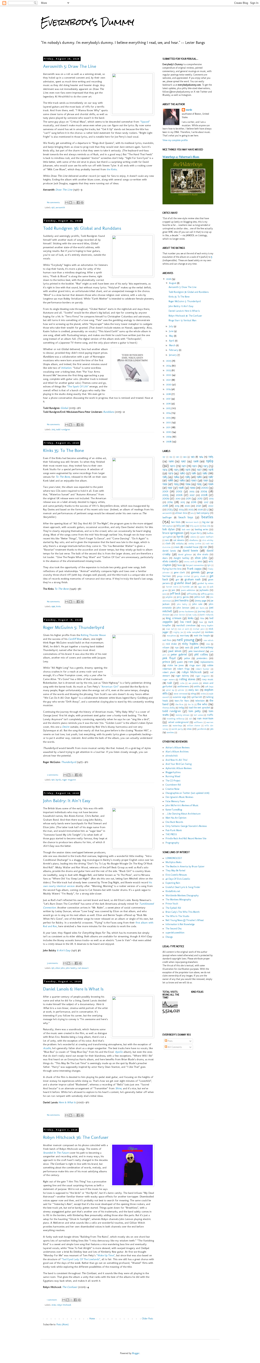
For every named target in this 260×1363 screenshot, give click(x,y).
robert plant (168, 672)
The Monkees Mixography (178, 899)
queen (180, 661)
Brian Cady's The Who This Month (183, 911)
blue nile (206, 526)
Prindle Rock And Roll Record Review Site (186, 838)
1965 (210, 456)
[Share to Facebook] (78, 202)
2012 (168, 422)
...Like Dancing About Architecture (183, 813)
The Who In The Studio (177, 916)
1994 (188, 484)
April (172, 340)
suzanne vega (179, 697)
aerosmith (60, 207)
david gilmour (185, 554)
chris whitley (207, 540)
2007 (192, 495)
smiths (197, 686)
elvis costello (170, 561)
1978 (210, 469)
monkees (209, 632)
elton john (60, 968)
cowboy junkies (195, 543)
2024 (169, 365)
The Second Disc (174, 928)
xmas (189, 728)
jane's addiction (188, 590)
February (174, 350)
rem (190, 662)
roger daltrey (182, 675)
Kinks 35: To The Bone (63, 450)
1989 (182, 480)
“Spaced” (145, 121)
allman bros (181, 513)
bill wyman (167, 526)
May (171, 335)
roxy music (207, 679)
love (201, 622)
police (187, 658)
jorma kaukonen (186, 611)
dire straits (202, 554)
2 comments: (53, 775)
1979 (170, 473)
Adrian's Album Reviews (178, 747)
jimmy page (200, 600)
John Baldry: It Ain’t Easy (66, 800)
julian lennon (179, 615)
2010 (169, 432)
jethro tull (199, 597)
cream (177, 547)
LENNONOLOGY (174, 858)
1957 (163, 457)
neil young (185, 639)
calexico (193, 537)
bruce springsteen (172, 533)
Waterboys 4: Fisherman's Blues (180, 157)
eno (200, 561)
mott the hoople (202, 635)
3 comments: (53, 963)
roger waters (168, 679)
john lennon (183, 607)
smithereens (183, 686)
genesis (195, 572)
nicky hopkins (190, 643)
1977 (53, 207)
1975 (176, 469)
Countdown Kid (173, 784)
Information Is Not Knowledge (180, 924)
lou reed (185, 622)
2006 (179, 495)
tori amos (198, 715)
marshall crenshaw (186, 625)
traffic (210, 714)
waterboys (177, 725)
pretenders (202, 658)
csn (205, 547)
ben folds (175, 522)
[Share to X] (74, 202)
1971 (52, 968)
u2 (190, 718)
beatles (207, 517)
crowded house (191, 547)
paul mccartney (203, 647)
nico (208, 644)
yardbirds (201, 729)
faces (179, 565)
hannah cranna (172, 587)
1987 (210, 477)
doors (165, 558)
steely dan (193, 690)
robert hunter (203, 669)
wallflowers (198, 722)
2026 (53, 1305)
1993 (176, 484)
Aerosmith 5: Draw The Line (69, 66)
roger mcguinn (69, 779)
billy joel (180, 525)
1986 (199, 477)
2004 (204, 491)
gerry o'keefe (199, 576)
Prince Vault (172, 903)
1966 (171, 461)
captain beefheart (206, 537)
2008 (169, 441)
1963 (192, 456)
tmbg (181, 707)
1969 (209, 461)
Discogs (169, 936)
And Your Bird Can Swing (179, 764)
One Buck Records (174, 822)
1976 (187, 469)
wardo (189, 109)
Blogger (136, 1353)
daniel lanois (169, 550)
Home (92, 1318)
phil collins (201, 654)
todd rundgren (63, 429)
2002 (179, 491)
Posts (169, 1041)
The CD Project (173, 780)
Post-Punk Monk (174, 830)
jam (173, 590)
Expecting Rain (173, 882)
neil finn (166, 640)
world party (177, 729)
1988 (170, 480)
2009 (169, 436)
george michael (183, 576)
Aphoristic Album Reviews (179, 768)
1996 (53, 606)
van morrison (205, 718)
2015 (53, 429)
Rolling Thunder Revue (93, 635)
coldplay (180, 543)
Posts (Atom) (62, 1324)
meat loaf (169, 629)
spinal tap (170, 690)
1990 (194, 480)
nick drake (171, 643)
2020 (169, 384)
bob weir (186, 529)
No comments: (54, 202)
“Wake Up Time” (105, 1255)
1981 (194, 473)
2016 (168, 403)
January (173, 354)
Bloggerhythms (173, 772)
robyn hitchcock (64, 1305)
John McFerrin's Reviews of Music (182, 805)
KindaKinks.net (173, 891)
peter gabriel (179, 654)
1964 (201, 456)
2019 (168, 389)
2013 (168, 417)
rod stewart (83, 968)
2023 (168, 370)
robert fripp (183, 668)
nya (177, 647)
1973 (205, 466)
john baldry (71, 968)
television (200, 700)
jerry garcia (182, 597)
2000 (204, 487)
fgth (209, 565)
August (173, 283)
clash (168, 543)
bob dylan (168, 529)
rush (169, 683)
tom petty (195, 711)
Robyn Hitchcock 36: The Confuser (75, 1137)
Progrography (172, 842)
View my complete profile (175, 140)
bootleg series (201, 529)
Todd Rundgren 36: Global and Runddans (82, 228)
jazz (164, 594)
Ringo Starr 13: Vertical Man (182, 320)
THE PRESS (171, 834)
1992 (164, 484)
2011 (168, 427)
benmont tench (192, 522)
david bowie (190, 550)
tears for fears (182, 700)
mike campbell (193, 632)
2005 (165, 495)
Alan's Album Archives (177, 751)
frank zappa (194, 568)
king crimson (173, 618)
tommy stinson (183, 715)
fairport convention (195, 565)
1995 (199, 484)
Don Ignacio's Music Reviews (179, 797)
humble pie (188, 586)
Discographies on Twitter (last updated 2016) (187, 793)
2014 (168, 413)
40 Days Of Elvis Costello (178, 878)
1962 (185, 457)
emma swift (189, 561)
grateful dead (182, 583)
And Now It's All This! (176, 760)
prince (166, 662)
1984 (176, 477)
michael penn (199, 629)
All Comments (174, 1047)
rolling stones (187, 679)
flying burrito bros (171, 568)
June (171, 331)
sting (193, 693)
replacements (206, 661)
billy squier (194, 526)
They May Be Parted (175, 870)
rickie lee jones (175, 665)
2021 (168, 379)
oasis (187, 647)
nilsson (165, 647)
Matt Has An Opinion (176, 817)
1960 (177, 457)
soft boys (209, 686)
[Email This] (67, 202)
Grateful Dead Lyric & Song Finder (183, 887)
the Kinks (112, 169)
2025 (169, 360)
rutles (182, 683)
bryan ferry (196, 533)
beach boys (186, 517)
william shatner (193, 725)
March (172, 345)
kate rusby (192, 615)
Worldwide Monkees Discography (182, 895)
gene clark (179, 572)
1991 (205, 480)
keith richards (206, 614)
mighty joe (178, 632)
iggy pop (202, 587)
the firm (180, 704)
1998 (181, 487)
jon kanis (200, 608)
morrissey (184, 635)
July (171, 326)
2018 (168, 394)
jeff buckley (192, 594)
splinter (181, 690)
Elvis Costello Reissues (176, 874)
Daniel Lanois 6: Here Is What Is (73, 989)
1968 (195, 461)
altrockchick (172, 755)
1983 (164, 477)
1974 (164, 469)
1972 (194, 466)
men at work (183, 629)
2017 (168, 398)
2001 (165, 491)
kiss (202, 618)
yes (211, 728)
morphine (171, 635)
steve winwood (180, 693)
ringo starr (195, 665)
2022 (169, 375)
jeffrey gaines (207, 594)
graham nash (192, 579)
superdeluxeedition (175, 932)
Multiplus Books (173, 862)
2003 (191, 491)
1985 (187, 477)
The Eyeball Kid (173, 907)
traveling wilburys (175, 718)
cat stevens (178, 540)
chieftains (193, 540)
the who (202, 704)
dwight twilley (181, 558)
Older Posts (147, 1318)
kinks (58, 606)
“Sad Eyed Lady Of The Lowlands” (80, 1259)
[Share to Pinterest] (82, 202)
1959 (170, 457)
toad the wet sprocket (199, 707)
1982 (205, 473)
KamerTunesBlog (174, 809)
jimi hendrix (182, 600)
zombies (170, 732)
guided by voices (205, 583)
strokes (203, 694)
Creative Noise (172, 789)
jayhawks (204, 590)
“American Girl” (110, 686)
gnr (177, 579)
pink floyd (169, 658)
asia (192, 513)
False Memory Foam (175, 801)
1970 (172, 466)
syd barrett (196, 697)
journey (202, 611)
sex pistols (193, 683)
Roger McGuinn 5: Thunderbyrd (73, 627)
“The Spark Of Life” (78, 386)
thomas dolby (168, 707)
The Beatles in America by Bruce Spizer (185, 866)
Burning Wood (173, 776)
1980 (182, 473)
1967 (183, 461)
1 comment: (52, 1299)
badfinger (167, 517)
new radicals (208, 640)
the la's (191, 704)
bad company (203, 513)
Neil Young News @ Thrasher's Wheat (185, 920)
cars (167, 540)
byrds (58, 779)
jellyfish (169, 597)
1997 (170, 487)
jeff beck (175, 593)
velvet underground (178, 722)
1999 (192, 487)
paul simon (174, 651)
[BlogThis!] (70, 202)
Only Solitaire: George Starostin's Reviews (186, 826)
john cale (197, 604)
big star (206, 522)
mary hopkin (207, 625)
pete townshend (196, 651)
